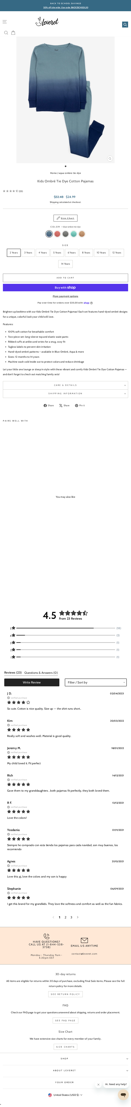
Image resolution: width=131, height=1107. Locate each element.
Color (65, 227)
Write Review (32, 682)
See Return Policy (65, 994)
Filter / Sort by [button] (77, 682)
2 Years (14, 252)
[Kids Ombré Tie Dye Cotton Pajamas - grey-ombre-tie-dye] (12, 470)
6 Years (72, 252)
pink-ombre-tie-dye (57, 234)
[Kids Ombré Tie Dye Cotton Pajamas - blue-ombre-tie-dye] (5, 470)
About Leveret (64, 1070)
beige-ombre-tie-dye (81, 234)
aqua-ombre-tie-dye (70, 173)
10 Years (101, 252)
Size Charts (65, 1047)
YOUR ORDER (64, 1082)
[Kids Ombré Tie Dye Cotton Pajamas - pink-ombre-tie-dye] (9, 470)
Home (53, 173)
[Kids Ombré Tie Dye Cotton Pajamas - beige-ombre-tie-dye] (20, 470)
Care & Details (65, 385)
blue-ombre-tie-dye (49, 234)
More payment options (65, 296)
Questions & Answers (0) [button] (41, 673)
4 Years (43, 252)
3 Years (28, 252)
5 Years (57, 252)
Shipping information (65, 393)
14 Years (65, 263)
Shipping (54, 202)
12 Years (116, 252)
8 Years (86, 252)
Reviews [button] (13, 672)
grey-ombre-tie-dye (65, 234)
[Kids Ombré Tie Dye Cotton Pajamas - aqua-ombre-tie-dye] (16, 470)
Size (65, 245)
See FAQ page (65, 1020)
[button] (13, 191)
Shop (64, 1058)
